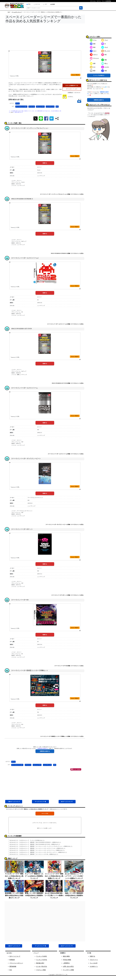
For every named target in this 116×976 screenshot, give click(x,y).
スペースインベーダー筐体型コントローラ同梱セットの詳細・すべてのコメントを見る (61, 736)
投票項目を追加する (99, 100)
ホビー (94, 50)
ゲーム (17, 103)
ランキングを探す (41, 956)
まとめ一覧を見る (41, 966)
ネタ (94, 67)
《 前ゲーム (13, 801)
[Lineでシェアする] (41, 118)
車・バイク (107, 50)
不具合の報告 (67, 959)
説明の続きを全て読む (16, 99)
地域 (106, 70)
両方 (29, 4)
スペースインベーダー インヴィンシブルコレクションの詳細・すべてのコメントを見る (61, 194)
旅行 (106, 54)
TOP (9, 12)
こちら (12, 112)
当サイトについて (14, 956)
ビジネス (107, 67)
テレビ (106, 47)
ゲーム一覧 (40, 801)
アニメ (106, 40)
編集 (79, 101)
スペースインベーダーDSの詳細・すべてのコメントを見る (69, 665)
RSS (10, 970)
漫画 (94, 43)
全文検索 (52, 4)
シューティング (50, 106)
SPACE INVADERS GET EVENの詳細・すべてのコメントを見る (67, 383)
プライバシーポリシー (16, 963)
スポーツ (95, 54)
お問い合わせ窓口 (68, 966)
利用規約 (12, 959)
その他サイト (94, 966)
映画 (94, 47)
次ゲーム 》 (67, 801)
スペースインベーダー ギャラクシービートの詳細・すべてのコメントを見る (64, 524)
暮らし (106, 63)
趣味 (106, 59)
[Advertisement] (45, 37)
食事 (94, 63)
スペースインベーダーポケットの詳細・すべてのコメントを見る (67, 595)
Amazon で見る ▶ (75, 74)
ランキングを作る (41, 959)
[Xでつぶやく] (35, 118)
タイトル (37, 4)
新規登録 (107, 113)
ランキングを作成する (98, 75)
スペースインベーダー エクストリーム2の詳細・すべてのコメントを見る (65, 324)
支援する (92, 956)
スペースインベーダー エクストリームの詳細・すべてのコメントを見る (65, 453)
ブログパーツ (94, 959)
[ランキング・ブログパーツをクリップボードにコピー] (57, 118)
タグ (46, 4)
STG (57, 106)
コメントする (45, 813)
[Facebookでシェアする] (46, 118)
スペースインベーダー (21, 106)
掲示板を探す (40, 963)
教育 (94, 70)
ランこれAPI (93, 963)
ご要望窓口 (66, 963)
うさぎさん (70, 96)
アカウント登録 (41, 970)
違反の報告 (66, 956)
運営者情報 (12, 966)
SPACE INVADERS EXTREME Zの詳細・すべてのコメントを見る (67, 253)
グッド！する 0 (76, 769)
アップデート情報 (68, 970)
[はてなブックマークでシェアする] (52, 118)
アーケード (31, 106)
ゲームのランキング (17, 12)
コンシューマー (40, 106)
